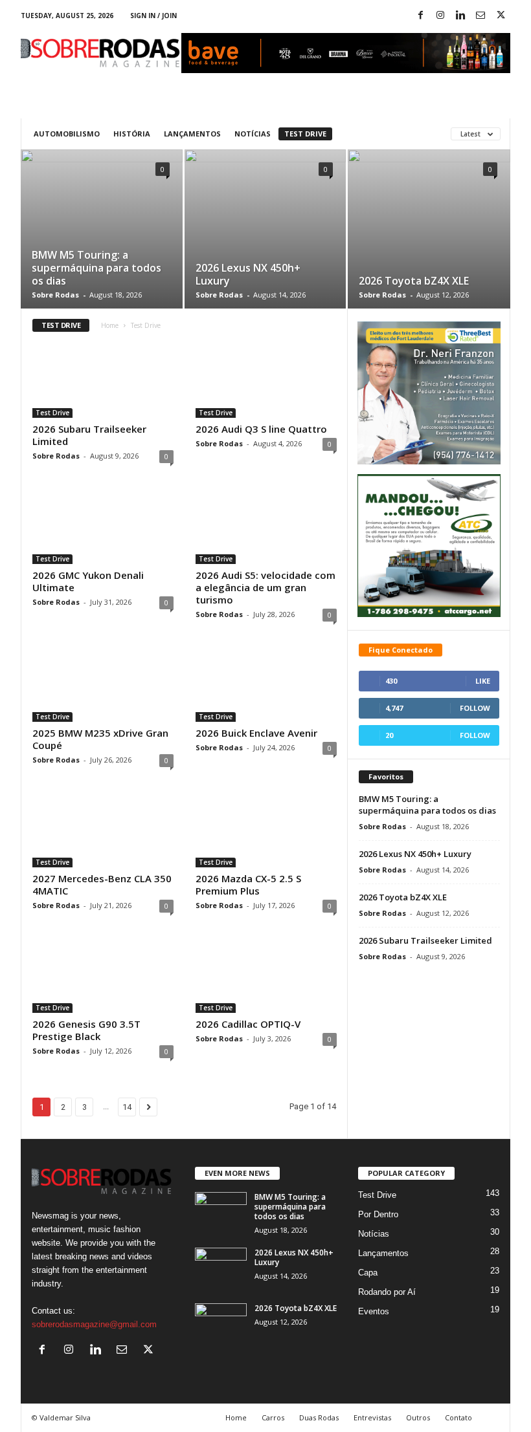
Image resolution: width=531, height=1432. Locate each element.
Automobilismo (67, 133)
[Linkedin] (460, 15)
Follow (475, 708)
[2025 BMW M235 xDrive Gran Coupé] (103, 684)
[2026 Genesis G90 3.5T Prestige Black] (103, 975)
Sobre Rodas (55, 294)
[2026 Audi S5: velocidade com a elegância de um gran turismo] (266, 525)
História (131, 133)
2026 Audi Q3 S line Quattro (261, 428)
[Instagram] (440, 15)
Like (482, 681)
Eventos (373, 1311)
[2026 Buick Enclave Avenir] (266, 684)
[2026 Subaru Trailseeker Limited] (103, 380)
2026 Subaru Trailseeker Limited (89, 435)
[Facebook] (420, 15)
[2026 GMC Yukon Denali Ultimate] (103, 525)
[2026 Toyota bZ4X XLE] (429, 244)
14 (126, 1107)
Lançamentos (192, 133)
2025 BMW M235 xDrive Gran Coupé (100, 739)
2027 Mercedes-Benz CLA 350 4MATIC (102, 884)
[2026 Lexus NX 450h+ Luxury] (265, 243)
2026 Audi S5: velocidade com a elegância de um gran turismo (265, 587)
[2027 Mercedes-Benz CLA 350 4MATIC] (103, 829)
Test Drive (305, 133)
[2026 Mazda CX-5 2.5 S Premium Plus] (266, 829)
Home (110, 325)
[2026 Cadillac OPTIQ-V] (266, 975)
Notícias (252, 133)
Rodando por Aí (387, 1292)
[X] (500, 15)
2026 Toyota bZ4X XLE (414, 281)
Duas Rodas (319, 1417)
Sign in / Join (153, 15)
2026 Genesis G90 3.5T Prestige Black (86, 1030)
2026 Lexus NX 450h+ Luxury (248, 274)
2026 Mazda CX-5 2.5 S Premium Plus (248, 884)
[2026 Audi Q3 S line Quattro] (266, 380)
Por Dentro (378, 1214)
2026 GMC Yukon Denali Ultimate (88, 581)
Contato (458, 1417)
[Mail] (480, 15)
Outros (418, 1417)
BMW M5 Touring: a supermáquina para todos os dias (96, 268)
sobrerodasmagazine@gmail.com (94, 1324)
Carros (273, 1417)
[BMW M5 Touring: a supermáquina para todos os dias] (102, 244)
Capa (368, 1272)
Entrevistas (372, 1417)
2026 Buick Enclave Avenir (256, 732)
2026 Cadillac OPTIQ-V (248, 1023)
